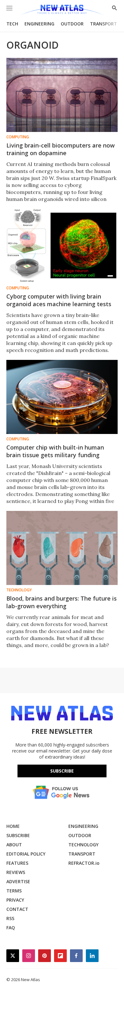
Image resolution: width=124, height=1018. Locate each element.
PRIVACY (15, 900)
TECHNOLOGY (83, 845)
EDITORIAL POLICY (25, 854)
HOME (13, 826)
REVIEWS (15, 872)
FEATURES (17, 863)
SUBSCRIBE (18, 835)
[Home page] (62, 10)
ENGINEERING (39, 24)
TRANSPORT (103, 24)
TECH (12, 24)
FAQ (10, 928)
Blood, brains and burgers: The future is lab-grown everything (61, 602)
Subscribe (62, 771)
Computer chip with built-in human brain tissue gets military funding (55, 451)
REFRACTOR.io (84, 863)
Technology (19, 590)
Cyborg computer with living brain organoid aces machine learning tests (58, 300)
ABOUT (14, 845)
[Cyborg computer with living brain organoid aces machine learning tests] (62, 246)
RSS (10, 918)
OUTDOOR (72, 24)
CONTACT (17, 909)
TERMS (14, 891)
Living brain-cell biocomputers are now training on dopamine (60, 149)
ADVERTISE (18, 881)
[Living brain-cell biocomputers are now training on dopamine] (62, 95)
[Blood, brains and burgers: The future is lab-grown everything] (62, 548)
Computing (17, 137)
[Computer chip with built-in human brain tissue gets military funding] (62, 397)
